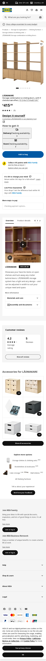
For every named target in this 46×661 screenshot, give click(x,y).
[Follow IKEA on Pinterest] (15, 609)
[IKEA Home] (7, 10)
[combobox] (20, 17)
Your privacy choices (23, 648)
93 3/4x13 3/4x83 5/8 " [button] (29, 100)
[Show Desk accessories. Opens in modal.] (33, 386)
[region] (23, 62)
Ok (23, 655)
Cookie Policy (29, 641)
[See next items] (37, 221)
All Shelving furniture (23, 479)
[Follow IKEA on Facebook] (4, 609)
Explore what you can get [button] (18, 168)
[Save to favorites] (41, 44)
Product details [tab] (23, 220)
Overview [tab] (10, 220)
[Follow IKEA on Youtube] (26, 609)
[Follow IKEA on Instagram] (10, 609)
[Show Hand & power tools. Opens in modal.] (12, 407)
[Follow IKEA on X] (21, 609)
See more (6, 524)
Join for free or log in (16, 165)
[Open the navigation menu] (41, 10)
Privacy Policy (25, 638)
